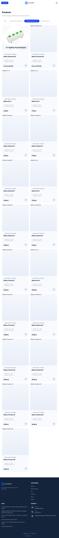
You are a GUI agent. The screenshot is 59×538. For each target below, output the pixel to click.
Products (33, 494)
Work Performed (34, 488)
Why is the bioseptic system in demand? (9, 519)
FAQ (32, 491)
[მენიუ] (56, 3)
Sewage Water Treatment (32, 21)
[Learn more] (25, 65)
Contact (32, 499)
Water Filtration (45, 21)
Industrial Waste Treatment (16, 21)
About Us (33, 486)
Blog (32, 496)
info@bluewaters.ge (39, 508)
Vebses (32, 535)
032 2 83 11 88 (38, 512)
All (5, 21)
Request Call (4, 2)
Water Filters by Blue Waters (6, 526)
